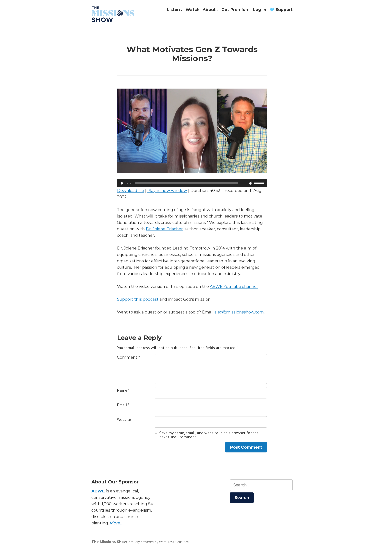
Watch (192, 10)
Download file (130, 190)
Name (123, 390)
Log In (259, 10)
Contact (182, 542)
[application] (192, 183)
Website (124, 419)
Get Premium (235, 10)
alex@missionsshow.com (239, 312)
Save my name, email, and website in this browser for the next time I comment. (208, 435)
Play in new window (167, 190)
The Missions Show (109, 542)
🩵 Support (281, 10)
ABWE (98, 491)
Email (123, 404)
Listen (173, 10)
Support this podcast (138, 299)
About (209, 10)
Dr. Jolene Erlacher (164, 229)
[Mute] (251, 183)
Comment (128, 357)
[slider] (259, 183)
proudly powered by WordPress (151, 541)
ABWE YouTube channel (234, 286)
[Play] (122, 183)
